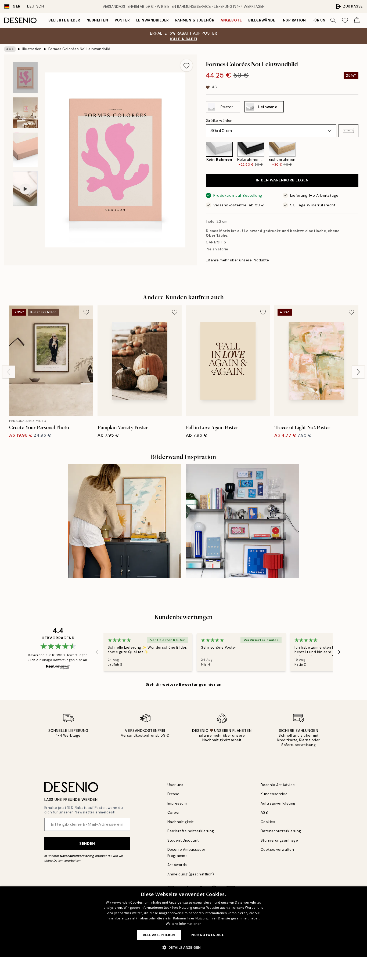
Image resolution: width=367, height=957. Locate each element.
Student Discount (183, 840)
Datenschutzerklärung (77, 856)
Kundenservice (274, 794)
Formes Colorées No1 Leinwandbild (79, 49)
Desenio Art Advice (278, 785)
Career (173, 812)
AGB (264, 812)
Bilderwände (261, 20)
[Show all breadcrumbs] (10, 49)
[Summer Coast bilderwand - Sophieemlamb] (124, 521)
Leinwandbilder (152, 20)
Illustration (32, 49)
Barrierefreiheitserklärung (190, 831)
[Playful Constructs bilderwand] (242, 521)
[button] (348, 130)
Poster (122, 20)
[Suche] (333, 20)
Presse (173, 794)
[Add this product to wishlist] (186, 65)
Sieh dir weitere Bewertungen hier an (183, 684)
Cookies (268, 822)
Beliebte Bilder (64, 20)
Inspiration (294, 20)
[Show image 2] (25, 112)
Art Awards (177, 865)
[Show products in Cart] (357, 20)
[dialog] (183, 921)
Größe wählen (219, 120)
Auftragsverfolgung (278, 803)
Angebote (231, 20)
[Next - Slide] (362, 154)
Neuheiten (97, 20)
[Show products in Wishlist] (345, 20)
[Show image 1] (25, 77)
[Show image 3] (25, 150)
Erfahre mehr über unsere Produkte (237, 260)
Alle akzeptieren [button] (159, 935)
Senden (87, 843)
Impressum (177, 803)
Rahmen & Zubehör (194, 20)
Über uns (175, 785)
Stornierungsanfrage (279, 840)
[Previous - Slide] (201, 154)
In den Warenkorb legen (282, 180)
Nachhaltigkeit (180, 822)
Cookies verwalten (277, 849)
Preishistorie (217, 249)
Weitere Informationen (183, 923)
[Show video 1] (25, 188)
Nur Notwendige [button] (207, 935)
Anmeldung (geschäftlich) (190, 874)
